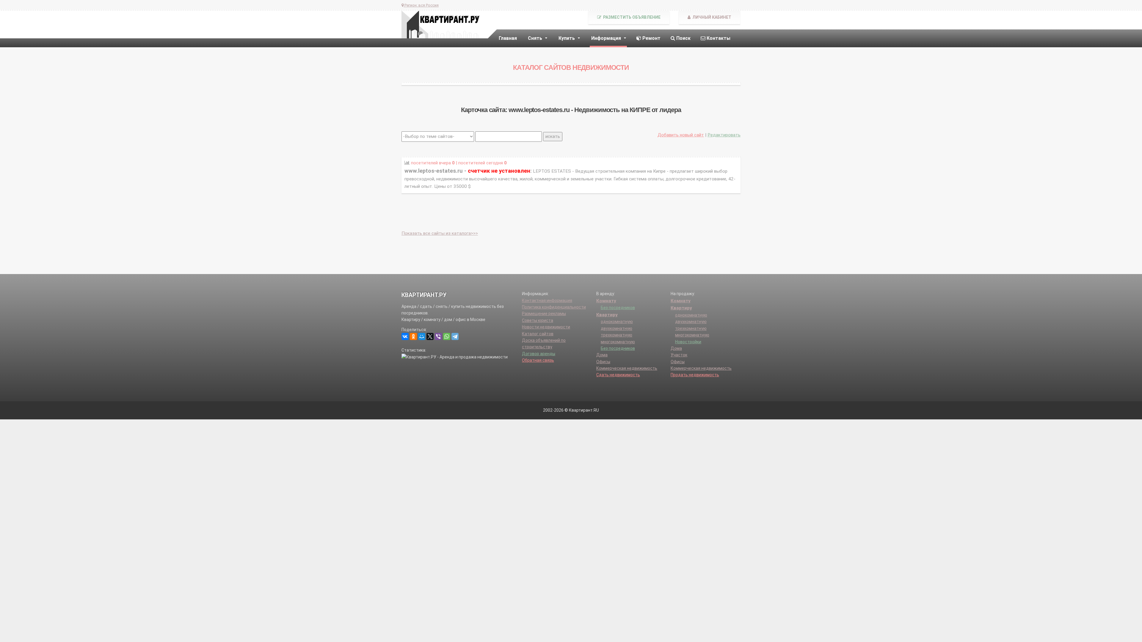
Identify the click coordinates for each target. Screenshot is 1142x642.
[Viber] (438, 336)
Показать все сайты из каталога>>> (439, 233)
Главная (508, 38)
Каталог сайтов (537, 333)
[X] (430, 336)
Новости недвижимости (546, 327)
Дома (602, 355)
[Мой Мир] (421, 336)
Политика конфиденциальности (554, 307)
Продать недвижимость (695, 374)
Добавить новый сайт (681, 135)
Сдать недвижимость (618, 374)
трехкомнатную (616, 335)
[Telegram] (455, 336)
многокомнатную (618, 341)
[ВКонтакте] (405, 336)
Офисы (603, 361)
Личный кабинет (711, 17)
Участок (679, 355)
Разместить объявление (631, 17)
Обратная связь (538, 360)
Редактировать (724, 135)
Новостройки (688, 341)
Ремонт (651, 38)
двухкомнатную (616, 328)
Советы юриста (537, 320)
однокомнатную (617, 321)
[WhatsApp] (446, 336)
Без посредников (618, 307)
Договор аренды (538, 353)
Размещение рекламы (544, 313)
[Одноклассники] (413, 336)
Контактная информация (547, 300)
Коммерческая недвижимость (626, 368)
